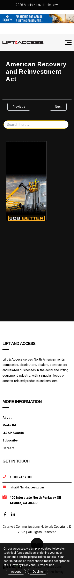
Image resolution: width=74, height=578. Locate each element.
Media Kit (9, 425)
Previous (19, 106)
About (7, 417)
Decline (38, 571)
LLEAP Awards (13, 432)
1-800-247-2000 (20, 477)
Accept (16, 571)
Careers (8, 448)
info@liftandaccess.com (27, 487)
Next (58, 106)
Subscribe (10, 440)
